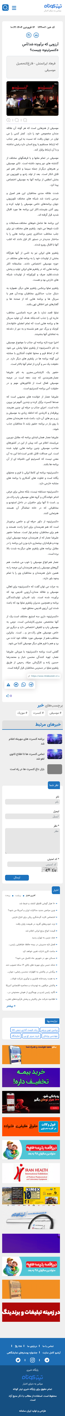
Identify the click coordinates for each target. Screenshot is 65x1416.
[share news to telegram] (31, 684)
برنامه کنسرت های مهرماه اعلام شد (26, 741)
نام (57, 797)
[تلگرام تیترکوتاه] (31, 1221)
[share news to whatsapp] (23, 684)
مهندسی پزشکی (50, 1036)
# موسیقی (55, 713)
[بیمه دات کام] (31, 1079)
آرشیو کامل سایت (51, 1353)
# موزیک (22, 713)
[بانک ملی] (31, 1056)
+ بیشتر (11, 1006)
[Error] (8, 684)
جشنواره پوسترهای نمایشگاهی (22, 1353)
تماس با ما (48, 1346)
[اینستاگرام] (31, 1360)
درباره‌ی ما (32, 1346)
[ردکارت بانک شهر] (31, 1103)
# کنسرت (38, 713)
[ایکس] (18, 1360)
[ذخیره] (28, 35)
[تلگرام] (45, 1360)
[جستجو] (5, 7)
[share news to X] (16, 684)
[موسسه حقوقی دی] (31, 1128)
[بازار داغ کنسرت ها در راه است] (54, 769)
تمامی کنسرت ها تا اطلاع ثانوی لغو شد (27, 756)
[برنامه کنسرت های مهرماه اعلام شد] (54, 739)
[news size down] (25, 120)
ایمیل (56, 812)
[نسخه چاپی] (36, 35)
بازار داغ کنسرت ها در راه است (27, 769)
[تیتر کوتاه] (53, 6)
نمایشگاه (16, 1036)
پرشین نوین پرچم (49, 1030)
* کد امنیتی (53, 859)
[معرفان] (31, 1313)
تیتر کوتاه (18, 1389)
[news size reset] (17, 120)
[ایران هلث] (31, 1174)
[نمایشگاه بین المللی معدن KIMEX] (31, 1198)
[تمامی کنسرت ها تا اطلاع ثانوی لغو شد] (54, 754)
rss (20, 1346)
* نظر (56, 826)
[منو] (14, 8)
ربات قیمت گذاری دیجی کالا (25, 1030)
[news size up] (8, 120)
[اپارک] (31, 1151)
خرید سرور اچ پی (31, 1036)
